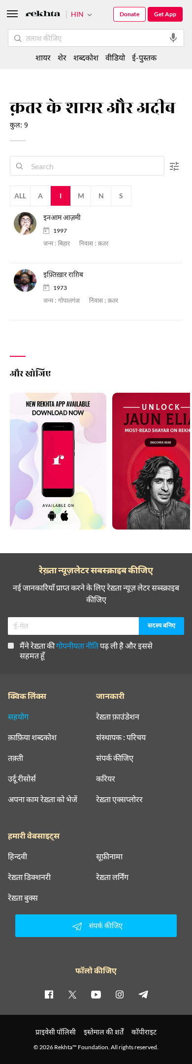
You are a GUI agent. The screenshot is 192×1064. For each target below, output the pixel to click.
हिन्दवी (17, 856)
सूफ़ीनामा (109, 856)
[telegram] (143, 994)
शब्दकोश (85, 57)
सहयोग (18, 716)
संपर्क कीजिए (114, 758)
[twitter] (72, 994)
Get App (165, 14)
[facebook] (49, 994)
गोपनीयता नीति (77, 645)
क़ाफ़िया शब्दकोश (32, 737)
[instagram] (120, 994)
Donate (129, 14)
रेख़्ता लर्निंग (112, 877)
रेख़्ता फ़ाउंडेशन (117, 716)
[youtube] (96, 994)
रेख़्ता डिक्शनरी (29, 877)
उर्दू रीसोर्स (22, 778)
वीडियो (115, 57)
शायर (43, 57)
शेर (62, 57)
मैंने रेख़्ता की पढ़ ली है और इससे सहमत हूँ (86, 650)
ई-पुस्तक (144, 57)
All (20, 195)
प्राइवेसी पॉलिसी (55, 1032)
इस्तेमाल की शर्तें (104, 1032)
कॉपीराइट (144, 1032)
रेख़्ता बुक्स (23, 898)
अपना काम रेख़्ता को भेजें (42, 799)
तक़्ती (15, 758)
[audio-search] (173, 38)
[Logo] (43, 15)
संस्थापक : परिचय (121, 737)
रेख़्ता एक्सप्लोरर (119, 799)
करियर (105, 778)
